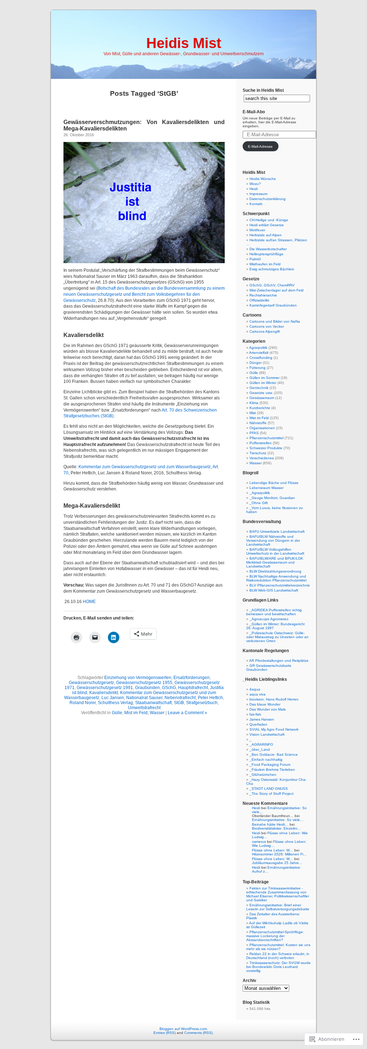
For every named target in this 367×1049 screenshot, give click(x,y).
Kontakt (255, 204)
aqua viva (257, 694)
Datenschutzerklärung (267, 199)
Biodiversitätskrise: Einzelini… (276, 828)
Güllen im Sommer (264, 378)
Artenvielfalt (258, 353)
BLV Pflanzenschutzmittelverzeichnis (279, 585)
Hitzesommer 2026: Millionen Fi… (279, 854)
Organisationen (262, 428)
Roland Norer (83, 702)
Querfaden (258, 724)
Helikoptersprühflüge (266, 254)
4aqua (254, 689)
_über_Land (259, 749)
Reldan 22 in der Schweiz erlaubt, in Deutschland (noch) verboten (277, 956)
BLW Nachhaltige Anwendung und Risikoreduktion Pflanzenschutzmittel (276, 578)
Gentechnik (258, 388)
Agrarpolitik (258, 348)
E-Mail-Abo (254, 111)
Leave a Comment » (187, 712)
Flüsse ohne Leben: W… (272, 850)
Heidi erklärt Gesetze (266, 225)
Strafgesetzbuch (202, 702)
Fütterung (257, 368)
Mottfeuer (257, 230)
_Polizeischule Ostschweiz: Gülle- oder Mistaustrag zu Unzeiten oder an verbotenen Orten (277, 637)
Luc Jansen (112, 697)
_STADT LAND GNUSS (268, 789)
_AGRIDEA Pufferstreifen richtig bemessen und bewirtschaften (274, 612)
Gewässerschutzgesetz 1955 (144, 682)
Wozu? (255, 184)
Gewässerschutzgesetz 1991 (105, 687)
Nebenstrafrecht (180, 697)
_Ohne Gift (258, 503)
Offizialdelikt (259, 300)
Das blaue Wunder (264, 704)
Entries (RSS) (164, 1033)
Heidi (253, 189)
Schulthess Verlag (115, 702)
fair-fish (255, 714)
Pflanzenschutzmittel (266, 438)
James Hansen (261, 719)
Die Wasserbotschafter (268, 249)
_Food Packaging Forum (269, 764)
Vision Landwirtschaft (267, 734)
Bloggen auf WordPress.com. (183, 1029)
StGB (179, 702)
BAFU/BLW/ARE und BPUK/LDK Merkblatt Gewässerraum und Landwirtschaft (274, 562)
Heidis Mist (183, 43)
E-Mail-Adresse (260, 146)
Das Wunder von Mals (267, 709)
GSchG (169, 687)
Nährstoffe (258, 423)
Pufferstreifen (260, 443)
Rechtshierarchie (263, 295)
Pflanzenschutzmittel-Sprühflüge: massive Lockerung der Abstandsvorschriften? (275, 936)
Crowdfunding (260, 358)
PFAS (254, 433)
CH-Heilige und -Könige (268, 220)
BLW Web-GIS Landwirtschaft (273, 590)
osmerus (259, 842)
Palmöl (255, 259)
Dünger (255, 363)
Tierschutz (257, 453)
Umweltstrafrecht (144, 707)
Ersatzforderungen (191, 677)
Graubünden (147, 687)
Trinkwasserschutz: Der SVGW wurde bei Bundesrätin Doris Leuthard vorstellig (278, 967)
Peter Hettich (210, 697)
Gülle (117, 712)
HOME (89, 601)
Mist (252, 413)
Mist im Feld (136, 712)
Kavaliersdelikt (103, 692)
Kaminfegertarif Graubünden (273, 305)
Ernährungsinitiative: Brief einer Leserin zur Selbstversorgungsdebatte (277, 907)
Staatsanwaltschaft (153, 702)
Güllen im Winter (262, 383)
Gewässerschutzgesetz (91, 682)
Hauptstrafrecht (193, 687)
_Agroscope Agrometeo (269, 619)
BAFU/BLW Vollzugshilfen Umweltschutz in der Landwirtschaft (275, 551)
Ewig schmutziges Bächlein (271, 269)
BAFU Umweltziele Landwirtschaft (277, 531)
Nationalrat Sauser (144, 697)
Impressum (258, 194)
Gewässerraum (261, 398)
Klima (253, 403)
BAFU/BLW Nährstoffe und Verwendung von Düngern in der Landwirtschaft (273, 540)
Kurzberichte (259, 408)
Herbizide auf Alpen (265, 235)
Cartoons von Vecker (266, 326)
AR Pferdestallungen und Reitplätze (279, 661)
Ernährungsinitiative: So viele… (278, 820)
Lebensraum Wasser (266, 488)
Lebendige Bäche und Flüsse (274, 483)
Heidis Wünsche (262, 179)
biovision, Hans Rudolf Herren (274, 699)
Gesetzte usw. (261, 393)
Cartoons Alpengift (264, 331)
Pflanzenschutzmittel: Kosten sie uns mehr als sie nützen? (278, 947)
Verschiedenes (261, 458)
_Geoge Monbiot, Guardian (272, 498)
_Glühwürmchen (262, 775)
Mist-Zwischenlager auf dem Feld (276, 290)
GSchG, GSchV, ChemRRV (272, 285)
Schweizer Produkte (265, 448)
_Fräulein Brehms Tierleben (272, 770)
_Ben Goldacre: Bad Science (273, 754)
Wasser (157, 712)
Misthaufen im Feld (265, 264)
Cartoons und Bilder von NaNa (274, 321)
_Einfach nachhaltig (265, 759)
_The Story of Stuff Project (271, 794)
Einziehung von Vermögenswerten (137, 677)
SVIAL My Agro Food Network (274, 729)
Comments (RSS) (198, 1033)
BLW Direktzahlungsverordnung (275, 571)
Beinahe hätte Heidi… (270, 824)
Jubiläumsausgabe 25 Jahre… (277, 863)
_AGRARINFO (261, 744)
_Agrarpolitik (259, 493)
